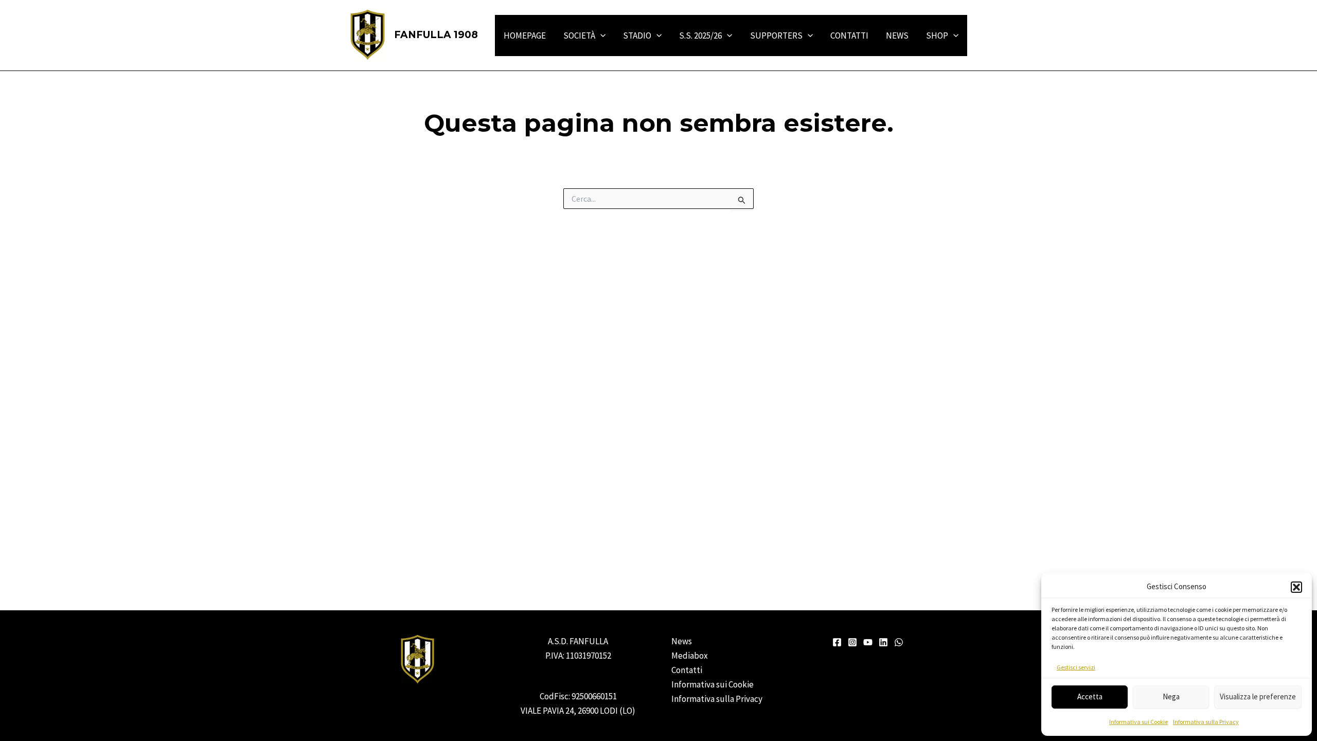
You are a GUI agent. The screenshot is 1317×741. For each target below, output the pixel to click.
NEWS (897, 35)
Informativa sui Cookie (1138, 722)
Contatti (686, 670)
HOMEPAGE (525, 35)
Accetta (1089, 696)
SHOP (937, 35)
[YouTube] (868, 642)
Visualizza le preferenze (1258, 696)
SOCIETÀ (579, 35)
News (681, 641)
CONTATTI (849, 35)
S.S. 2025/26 (700, 35)
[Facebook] (837, 642)
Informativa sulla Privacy (1206, 722)
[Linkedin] (883, 642)
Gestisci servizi (1076, 667)
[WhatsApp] (898, 642)
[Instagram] (852, 642)
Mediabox (689, 655)
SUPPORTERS (776, 35)
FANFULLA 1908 (436, 35)
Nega (1171, 696)
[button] (1296, 587)
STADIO (637, 35)
